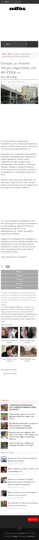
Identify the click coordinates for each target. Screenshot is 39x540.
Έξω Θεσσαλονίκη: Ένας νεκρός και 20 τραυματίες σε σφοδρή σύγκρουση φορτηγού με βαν (23, 425)
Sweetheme (31, 536)
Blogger (15, 536)
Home (4, 54)
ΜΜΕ (9, 54)
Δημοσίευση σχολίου (10, 373)
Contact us (33, 519)
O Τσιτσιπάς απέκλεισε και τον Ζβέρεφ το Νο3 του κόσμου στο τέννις (22, 416)
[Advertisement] (19, 25)
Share (20, 275)
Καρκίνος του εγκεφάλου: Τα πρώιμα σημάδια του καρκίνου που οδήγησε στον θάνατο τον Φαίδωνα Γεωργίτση (21, 482)
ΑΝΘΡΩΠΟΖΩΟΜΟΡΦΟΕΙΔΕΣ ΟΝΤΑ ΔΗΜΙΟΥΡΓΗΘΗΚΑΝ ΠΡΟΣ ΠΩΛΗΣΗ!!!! (22, 407)
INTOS (22, 533)
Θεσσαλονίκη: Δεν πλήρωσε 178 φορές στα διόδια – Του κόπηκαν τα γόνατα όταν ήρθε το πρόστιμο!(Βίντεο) (23, 435)
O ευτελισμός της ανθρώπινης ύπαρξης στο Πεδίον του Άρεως (21, 444)
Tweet (20, 272)
